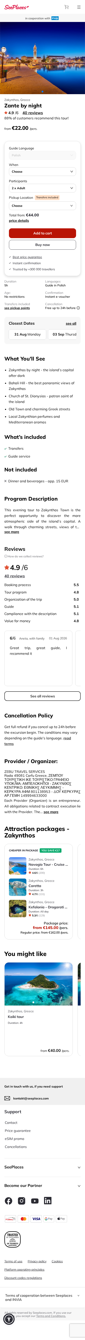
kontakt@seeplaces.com (31, 1098)
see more (11, 532)
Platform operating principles (24, 1269)
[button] (42, 1167)
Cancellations (16, 1147)
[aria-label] (16, 6)
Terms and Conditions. (51, 1316)
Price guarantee (18, 1130)
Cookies (57, 1261)
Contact (11, 1122)
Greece (25, 100)
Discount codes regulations (23, 1278)
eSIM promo (14, 1138)
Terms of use (13, 1261)
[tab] (42, 1297)
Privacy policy (37, 1261)
